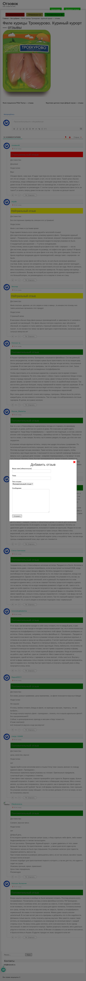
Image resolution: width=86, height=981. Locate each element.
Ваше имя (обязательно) (22, 468)
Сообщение (16, 488)
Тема (14, 475)
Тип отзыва (16, 481)
